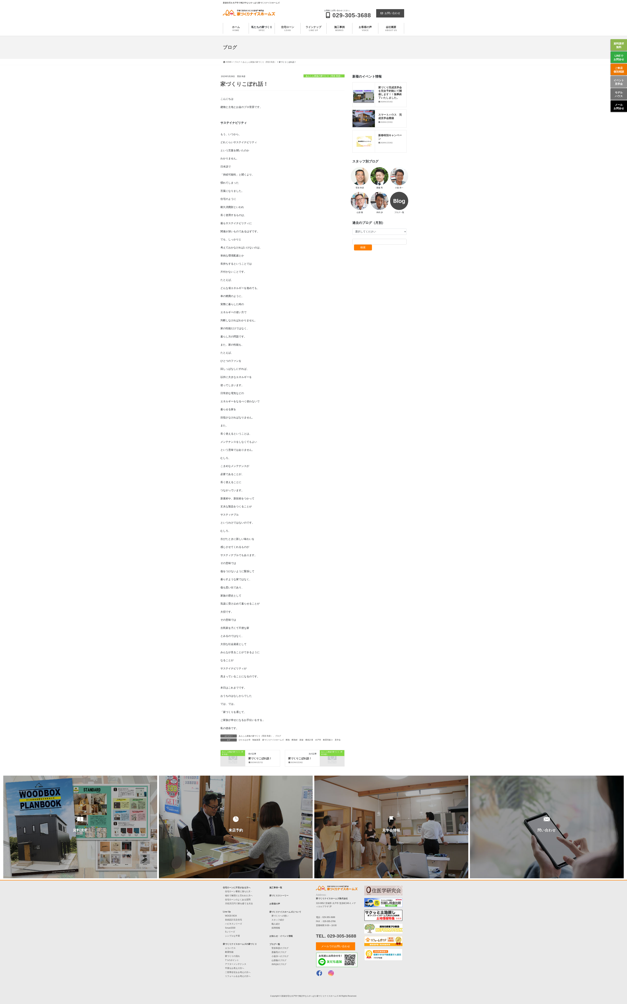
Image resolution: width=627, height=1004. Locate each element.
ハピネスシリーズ (233, 924)
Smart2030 (230, 928)
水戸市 (318, 740)
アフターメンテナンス (235, 964)
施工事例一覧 (275, 887)
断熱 (288, 740)
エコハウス (230, 948)
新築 (301, 740)
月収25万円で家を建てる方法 (239, 903)
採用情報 (276, 928)
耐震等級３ (328, 740)
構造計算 (309, 740)
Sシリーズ (230, 932)
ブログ (278, 736)
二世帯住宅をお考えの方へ (237, 972)
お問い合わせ (392, 13)
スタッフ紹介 (278, 920)
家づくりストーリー (279, 895)
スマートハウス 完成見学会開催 (390, 116)
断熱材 (294, 740)
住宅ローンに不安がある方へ (236, 887)
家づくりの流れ (232, 956)
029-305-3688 (328, 917)
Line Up (227, 911)
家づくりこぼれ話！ (260, 758)
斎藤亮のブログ (279, 952)
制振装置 (256, 740)
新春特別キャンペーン (390, 136)
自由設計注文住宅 (233, 919)
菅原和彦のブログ (280, 948)
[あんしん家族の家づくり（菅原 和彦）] (233, 757)
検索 (363, 247)
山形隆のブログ (279, 960)
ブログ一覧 (274, 944)
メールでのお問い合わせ (335, 946)
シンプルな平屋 (232, 936)
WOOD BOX (231, 916)
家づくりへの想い (280, 916)
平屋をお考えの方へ (234, 968)
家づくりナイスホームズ (273, 740)
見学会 (338, 740)
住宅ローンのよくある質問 (237, 899)
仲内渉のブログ (279, 964)
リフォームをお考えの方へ (237, 976)
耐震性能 (229, 952)
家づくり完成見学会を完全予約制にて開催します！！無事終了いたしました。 (390, 92)
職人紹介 (276, 924)
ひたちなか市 (244, 740)
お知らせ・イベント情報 (281, 936)
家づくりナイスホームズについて (285, 912)
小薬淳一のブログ (280, 956)
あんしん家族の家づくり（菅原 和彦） (324, 76)
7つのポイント (232, 960)
